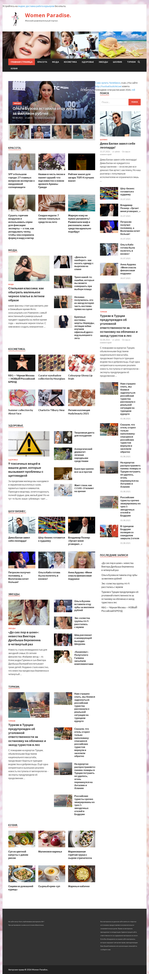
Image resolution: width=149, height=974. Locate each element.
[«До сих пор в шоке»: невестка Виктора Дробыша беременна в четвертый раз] (28, 625)
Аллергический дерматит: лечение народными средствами (83, 454)
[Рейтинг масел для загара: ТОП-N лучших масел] (81, 170)
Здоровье (88, 62)
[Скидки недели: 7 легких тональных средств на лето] (51, 212)
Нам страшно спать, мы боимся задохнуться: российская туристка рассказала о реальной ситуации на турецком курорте (84, 707)
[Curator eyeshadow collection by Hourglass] (51, 372)
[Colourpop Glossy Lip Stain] (81, 372)
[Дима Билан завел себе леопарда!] (21, 534)
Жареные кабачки (78, 886)
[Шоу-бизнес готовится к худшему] (51, 534)
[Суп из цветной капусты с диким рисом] (21, 848)
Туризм (131, 62)
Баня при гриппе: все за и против (84, 470)
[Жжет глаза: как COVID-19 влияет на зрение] (63, 495)
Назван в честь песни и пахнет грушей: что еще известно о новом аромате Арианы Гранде (51, 180)
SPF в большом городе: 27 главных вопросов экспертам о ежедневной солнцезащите (21, 180)
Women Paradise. (48, 15)
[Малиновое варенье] (51, 848)
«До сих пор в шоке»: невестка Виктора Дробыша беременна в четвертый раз (117, 566)
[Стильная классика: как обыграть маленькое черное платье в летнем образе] (28, 281)
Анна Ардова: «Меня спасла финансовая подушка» (80, 575)
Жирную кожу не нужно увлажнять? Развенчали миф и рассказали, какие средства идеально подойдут (79, 223)
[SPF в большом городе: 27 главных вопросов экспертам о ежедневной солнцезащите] (21, 170)
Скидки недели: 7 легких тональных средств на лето (49, 218)
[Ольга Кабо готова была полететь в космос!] (51, 569)
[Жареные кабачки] (81, 882)
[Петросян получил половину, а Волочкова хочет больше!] (21, 569)
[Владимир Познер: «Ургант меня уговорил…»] (81, 534)
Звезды (103, 62)
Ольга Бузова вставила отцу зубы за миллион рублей (84, 605)
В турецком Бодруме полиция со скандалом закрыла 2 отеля (129, 532)
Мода (55, 62)
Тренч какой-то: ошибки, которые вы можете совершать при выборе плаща (84, 283)
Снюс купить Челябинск (107, 82)
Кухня (14, 68)
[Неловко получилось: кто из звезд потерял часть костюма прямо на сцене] (63, 307)
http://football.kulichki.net (108, 86)
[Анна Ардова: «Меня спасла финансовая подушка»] (81, 569)
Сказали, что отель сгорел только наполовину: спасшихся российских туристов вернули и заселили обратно (82, 742)
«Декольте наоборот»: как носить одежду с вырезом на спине (83, 263)
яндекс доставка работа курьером (36, 6)
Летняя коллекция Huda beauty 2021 (79, 412)
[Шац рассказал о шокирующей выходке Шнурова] (63, 645)
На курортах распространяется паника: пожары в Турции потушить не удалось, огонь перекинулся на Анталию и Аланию (85, 775)
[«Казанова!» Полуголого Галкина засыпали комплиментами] (63, 662)
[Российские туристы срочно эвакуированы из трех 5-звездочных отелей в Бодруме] (63, 806)
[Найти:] (120, 102)
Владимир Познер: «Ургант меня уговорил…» (79, 540)
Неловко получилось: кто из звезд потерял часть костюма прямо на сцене (84, 303)
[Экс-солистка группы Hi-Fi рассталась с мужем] (63, 628)
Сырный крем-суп (49, 886)
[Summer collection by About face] (21, 406)
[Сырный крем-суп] (51, 882)
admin (30, 118)
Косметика (70, 62)
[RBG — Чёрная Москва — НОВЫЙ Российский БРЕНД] (21, 372)
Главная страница (21, 62)
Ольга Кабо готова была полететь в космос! (49, 575)
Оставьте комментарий (45, 118)
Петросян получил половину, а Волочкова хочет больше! (19, 577)
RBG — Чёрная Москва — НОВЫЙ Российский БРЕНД (21, 378)
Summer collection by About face (20, 412)
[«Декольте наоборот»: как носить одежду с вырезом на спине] (63, 267)
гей (133, 89)
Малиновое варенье (50, 851)
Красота (42, 62)
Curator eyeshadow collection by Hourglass (51, 377)
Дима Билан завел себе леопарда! (19, 539)
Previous (13, 102)
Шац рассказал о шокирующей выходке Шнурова (83, 639)
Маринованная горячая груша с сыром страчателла (80, 854)
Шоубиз (117, 62)
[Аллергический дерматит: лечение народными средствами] (63, 459)
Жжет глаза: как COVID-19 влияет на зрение (84, 488)
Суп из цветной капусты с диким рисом (18, 854)
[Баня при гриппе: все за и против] (63, 479)
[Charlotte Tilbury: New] (51, 406)
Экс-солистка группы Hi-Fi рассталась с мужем (82, 622)
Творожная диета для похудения (84, 434)
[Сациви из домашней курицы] (21, 882)
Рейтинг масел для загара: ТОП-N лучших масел (81, 177)
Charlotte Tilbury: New (51, 410)
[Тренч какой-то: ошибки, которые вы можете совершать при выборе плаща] (63, 287)
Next (90, 102)
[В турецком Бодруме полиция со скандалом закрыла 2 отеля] (109, 536)
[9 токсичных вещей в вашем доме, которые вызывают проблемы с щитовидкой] (28, 457)
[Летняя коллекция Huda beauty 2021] (81, 406)
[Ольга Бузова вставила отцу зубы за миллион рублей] (63, 611)
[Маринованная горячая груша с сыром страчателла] (81, 848)
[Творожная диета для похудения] (63, 442)
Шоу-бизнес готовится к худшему (127, 191)
